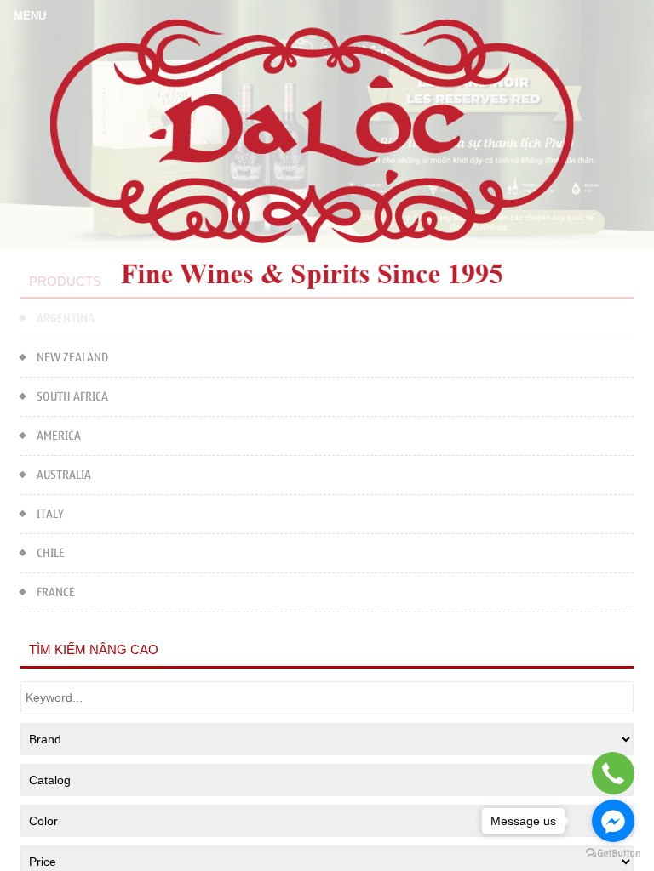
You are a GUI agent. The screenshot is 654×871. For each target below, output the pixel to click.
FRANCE (56, 592)
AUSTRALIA (64, 475)
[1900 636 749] (613, 773)
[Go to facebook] (613, 821)
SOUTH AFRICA (72, 396)
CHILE (51, 553)
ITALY (50, 514)
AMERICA (59, 435)
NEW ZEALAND (72, 357)
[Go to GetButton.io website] (613, 853)
